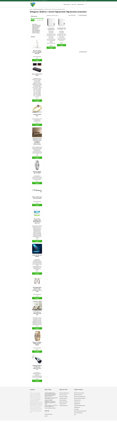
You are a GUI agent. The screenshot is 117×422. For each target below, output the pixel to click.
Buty (75, 414)
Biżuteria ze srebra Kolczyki (79, 393)
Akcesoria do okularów (63, 405)
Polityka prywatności (48, 414)
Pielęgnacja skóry (77, 403)
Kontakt (46, 416)
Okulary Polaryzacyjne (36, 27)
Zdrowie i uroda (77, 402)
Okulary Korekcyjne (62, 400)
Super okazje (73, 4)
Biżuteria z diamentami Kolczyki (79, 396)
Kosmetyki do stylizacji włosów (79, 405)
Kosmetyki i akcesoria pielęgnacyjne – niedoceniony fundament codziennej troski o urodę (50, 402)
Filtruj (33, 20)
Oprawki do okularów (63, 398)
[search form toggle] (86, 4)
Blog (81, 0)
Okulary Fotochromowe (36, 26)
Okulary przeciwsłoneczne (36, 25)
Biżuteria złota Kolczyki (78, 394)
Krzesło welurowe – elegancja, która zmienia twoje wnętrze (51, 398)
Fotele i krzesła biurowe (78, 412)
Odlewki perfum (77, 407)
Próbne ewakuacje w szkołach (50, 408)
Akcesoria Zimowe (77, 400)
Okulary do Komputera (36, 32)
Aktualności (85, 0)
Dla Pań (40, 0)
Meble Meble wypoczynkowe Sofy (80, 411)
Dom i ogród (31, 0)
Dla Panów (35, 0)
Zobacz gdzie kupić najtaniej (51, 48)
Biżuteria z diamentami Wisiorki (79, 398)
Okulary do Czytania (35, 31)
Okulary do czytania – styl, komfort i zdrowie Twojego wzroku (51, 406)
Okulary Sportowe (35, 28)
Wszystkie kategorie (66, 4)
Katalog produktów (44, 0)
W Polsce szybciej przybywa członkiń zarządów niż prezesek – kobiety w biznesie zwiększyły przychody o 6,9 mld (51, 394)
